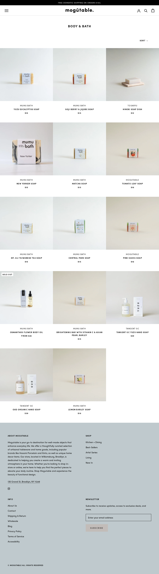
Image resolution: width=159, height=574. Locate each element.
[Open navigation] (6, 10)
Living (88, 457)
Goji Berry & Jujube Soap (79, 109)
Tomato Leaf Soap (132, 183)
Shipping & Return (17, 515)
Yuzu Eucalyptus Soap (26, 109)
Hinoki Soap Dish (132, 109)
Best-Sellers (92, 447)
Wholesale (13, 520)
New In (89, 462)
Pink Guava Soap (132, 258)
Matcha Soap (79, 183)
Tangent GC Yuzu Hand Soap (132, 332)
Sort (143, 40)
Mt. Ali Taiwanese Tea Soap (26, 258)
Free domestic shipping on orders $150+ (79, 2)
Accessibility (14, 541)
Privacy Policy (14, 531)
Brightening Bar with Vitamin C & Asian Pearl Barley (80, 334)
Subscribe (96, 528)
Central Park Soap (79, 258)
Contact (12, 510)
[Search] (146, 10)
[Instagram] (9, 488)
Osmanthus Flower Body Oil (26, 332)
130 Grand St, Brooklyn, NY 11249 (24, 481)
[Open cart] (152, 10)
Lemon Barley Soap (79, 409)
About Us (12, 505)
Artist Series (91, 452)
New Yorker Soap (26, 183)
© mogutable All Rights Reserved (25, 565)
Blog (10, 526)
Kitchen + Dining (94, 442)
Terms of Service (16, 536)
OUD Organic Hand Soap (26, 409)
